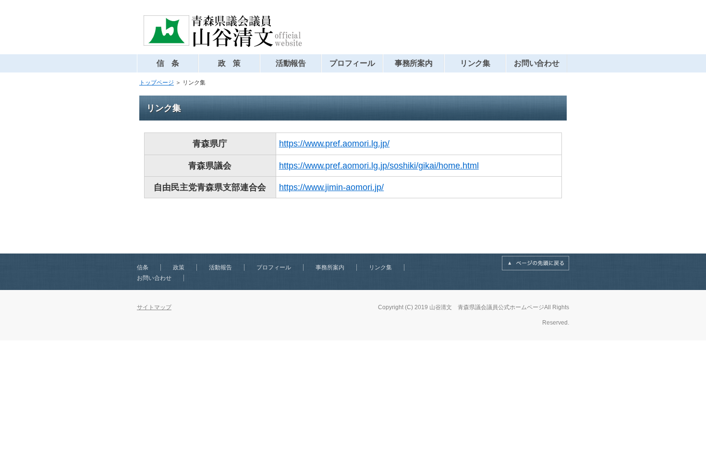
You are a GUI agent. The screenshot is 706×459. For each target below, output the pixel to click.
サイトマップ (154, 307)
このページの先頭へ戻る (535, 263)
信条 (142, 267)
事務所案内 (414, 63)
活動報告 (291, 63)
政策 (178, 267)
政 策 (229, 63)
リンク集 (475, 63)
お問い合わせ (537, 63)
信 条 (168, 63)
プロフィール (352, 63)
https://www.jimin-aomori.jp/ (331, 187)
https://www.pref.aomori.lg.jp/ (334, 143)
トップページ (156, 82)
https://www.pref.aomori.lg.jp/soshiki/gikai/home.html (379, 165)
